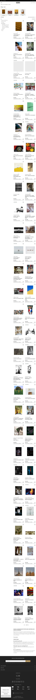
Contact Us (33, 0)
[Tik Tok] (17, 682)
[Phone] (17, 676)
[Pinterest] (21, 682)
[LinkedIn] (19, 682)
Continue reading (15, 637)
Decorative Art (3, 21)
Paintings (2, 22)
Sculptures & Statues (4, 20)
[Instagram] (13, 682)
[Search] (31, 3)
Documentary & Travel (5, 24)
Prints (2, 30)
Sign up (28, 661)
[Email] (19, 676)
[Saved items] (33, 3)
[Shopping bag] (35, 3)
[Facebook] (15, 682)
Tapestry (2, 29)
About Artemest (3, 0)
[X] (23, 682)
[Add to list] (23, 20)
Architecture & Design (5, 27)
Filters (3, 17)
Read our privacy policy (28, 662)
